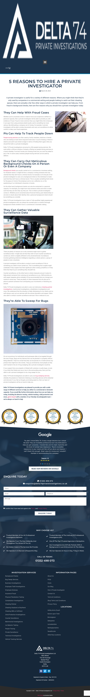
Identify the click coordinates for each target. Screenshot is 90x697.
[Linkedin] (49, 671)
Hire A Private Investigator (56, 590)
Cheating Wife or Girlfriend (13, 611)
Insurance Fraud (10, 593)
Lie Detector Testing (11, 625)
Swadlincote (52, 631)
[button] (45, 62)
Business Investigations (13, 583)
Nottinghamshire (53, 628)
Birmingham (52, 617)
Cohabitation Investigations (14, 600)
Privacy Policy (42, 508)
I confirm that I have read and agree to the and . (26, 508)
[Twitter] (45, 671)
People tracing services (11, 137)
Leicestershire (52, 624)
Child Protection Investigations (15, 614)
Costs (49, 583)
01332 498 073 (44, 560)
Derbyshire (51, 621)
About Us (51, 576)
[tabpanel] (45, 449)
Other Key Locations (54, 635)
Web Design (40, 695)
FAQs (49, 579)
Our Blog (50, 586)
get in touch (12, 397)
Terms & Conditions (54, 597)
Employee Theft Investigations (15, 586)
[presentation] (40, 464)
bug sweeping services (42, 376)
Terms (33, 508)
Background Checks (11, 576)
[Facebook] (41, 671)
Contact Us (51, 593)
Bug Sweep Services (11, 579)
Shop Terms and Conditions (57, 600)
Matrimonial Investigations (14, 621)
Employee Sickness (11, 590)
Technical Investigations (13, 636)
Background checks (10, 170)
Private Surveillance (11, 632)
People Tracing (10, 629)
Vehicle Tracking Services (13, 639)
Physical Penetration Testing (14, 597)
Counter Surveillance (12, 618)
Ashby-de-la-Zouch (54, 610)
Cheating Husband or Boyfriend (15, 607)
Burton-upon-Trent (54, 614)
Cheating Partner (10, 604)
